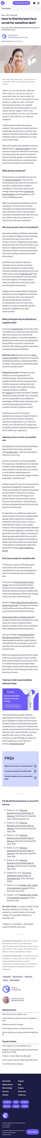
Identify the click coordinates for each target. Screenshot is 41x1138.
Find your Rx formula (21, 3)
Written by (14, 988)
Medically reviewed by (17, 998)
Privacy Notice (5, 1127)
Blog (19, 1085)
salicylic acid (26, 274)
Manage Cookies (6, 1134)
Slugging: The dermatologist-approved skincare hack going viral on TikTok (20, 1051)
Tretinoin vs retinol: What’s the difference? (16, 1056)
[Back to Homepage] (3, 3)
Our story (5, 1091)
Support (21, 1081)
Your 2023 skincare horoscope (12, 1064)
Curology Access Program (8, 1132)
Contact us (22, 1095)
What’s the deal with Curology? (12, 1025)
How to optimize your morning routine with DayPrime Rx (20, 1033)
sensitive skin (17, 329)
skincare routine (22, 148)
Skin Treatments (11, 15)
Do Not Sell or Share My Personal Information (13, 1130)
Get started (6, 1081)
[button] (20, 8)
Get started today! (16, 743)
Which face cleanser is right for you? (14, 1014)
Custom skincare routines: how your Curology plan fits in (19, 1019)
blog (3, 15)
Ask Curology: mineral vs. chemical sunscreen (17, 1028)
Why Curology (7, 1088)
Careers (21, 1088)
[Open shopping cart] (34, 3)
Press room (22, 1091)
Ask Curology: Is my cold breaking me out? (16, 1046)
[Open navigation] (38, 3)
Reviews (5, 1095)
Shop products (7, 1085)
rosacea (9, 392)
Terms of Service (6, 1125)
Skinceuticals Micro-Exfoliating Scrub (17, 617)
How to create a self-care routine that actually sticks (19, 1060)
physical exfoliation (13, 180)
